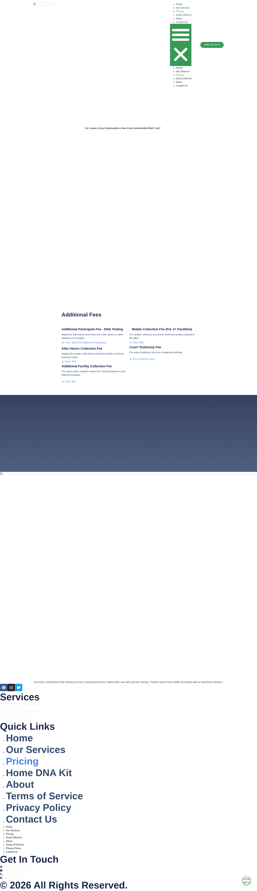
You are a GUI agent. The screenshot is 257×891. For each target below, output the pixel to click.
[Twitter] (18, 687)
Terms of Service (44, 796)
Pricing (179, 11)
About (179, 18)
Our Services (183, 8)
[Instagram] (11, 687)
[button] (180, 45)
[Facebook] (3, 687)
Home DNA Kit (183, 15)
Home (179, 4)
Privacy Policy (38, 807)
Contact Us (182, 22)
